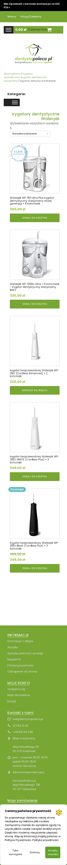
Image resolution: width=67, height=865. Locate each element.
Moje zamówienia (18, 695)
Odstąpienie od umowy (22, 671)
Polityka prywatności (20, 665)
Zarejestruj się (16, 689)
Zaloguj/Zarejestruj (30, 16)
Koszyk (11, 701)
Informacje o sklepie (20, 641)
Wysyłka (12, 647)
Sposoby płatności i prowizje (25, 653)
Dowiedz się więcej (35, 390)
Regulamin (14, 659)
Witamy (11, 16)
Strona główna (12, 73)
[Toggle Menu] (9, 29)
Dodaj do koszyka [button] (35, 217)
